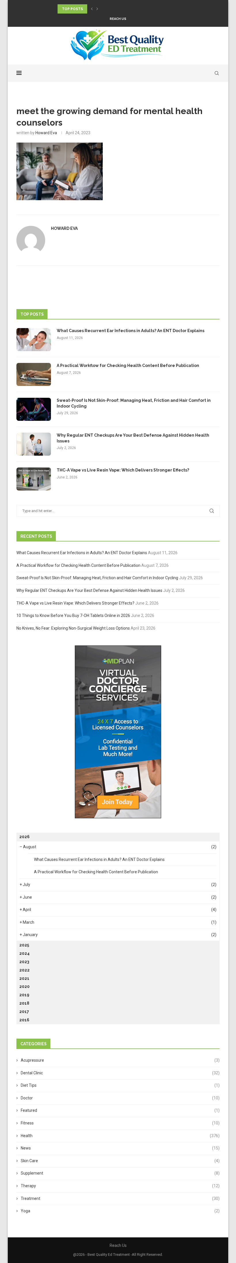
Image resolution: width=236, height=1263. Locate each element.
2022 (24, 970)
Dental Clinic (120, 1073)
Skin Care (120, 1160)
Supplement (120, 1173)
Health (120, 1135)
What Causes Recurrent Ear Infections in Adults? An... (113, 9)
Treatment (120, 1198)
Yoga (120, 1211)
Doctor (120, 1098)
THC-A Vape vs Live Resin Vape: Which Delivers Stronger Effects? (123, 470)
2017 (24, 1011)
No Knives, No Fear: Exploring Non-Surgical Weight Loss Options (73, 628)
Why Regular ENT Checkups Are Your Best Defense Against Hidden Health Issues (133, 438)
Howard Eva (46, 132)
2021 (24, 978)
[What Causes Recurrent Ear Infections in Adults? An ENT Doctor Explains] (33, 339)
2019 (24, 995)
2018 (24, 1003)
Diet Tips (120, 1085)
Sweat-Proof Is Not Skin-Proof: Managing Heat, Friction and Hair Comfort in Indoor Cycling (134, 403)
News (120, 1148)
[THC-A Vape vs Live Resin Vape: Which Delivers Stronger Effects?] (33, 479)
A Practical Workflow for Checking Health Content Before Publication (128, 365)
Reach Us (118, 19)
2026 (24, 836)
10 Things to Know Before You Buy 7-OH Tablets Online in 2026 (73, 615)
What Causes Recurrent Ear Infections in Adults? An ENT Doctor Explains (130, 330)
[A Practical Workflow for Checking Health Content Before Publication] (33, 374)
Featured (120, 1110)
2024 (24, 953)
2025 (24, 945)
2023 (24, 961)
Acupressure (120, 1060)
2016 (24, 1020)
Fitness (120, 1123)
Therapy (120, 1186)
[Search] (217, 73)
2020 (24, 986)
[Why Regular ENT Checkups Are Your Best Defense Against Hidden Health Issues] (33, 444)
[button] (92, 9)
